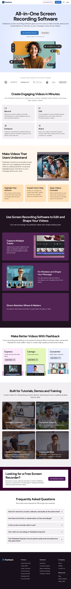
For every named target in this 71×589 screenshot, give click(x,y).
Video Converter (25, 568)
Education (42, 563)
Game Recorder (25, 573)
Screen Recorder (26, 563)
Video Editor (24, 566)
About (60, 563)
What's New (61, 581)
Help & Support (62, 579)
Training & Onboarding (46, 573)
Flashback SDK (25, 576)
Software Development (46, 571)
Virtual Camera (25, 571)
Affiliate (60, 566)
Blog (59, 576)
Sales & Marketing (45, 568)
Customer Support (45, 566)
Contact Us (61, 568)
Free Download (25, 579)
